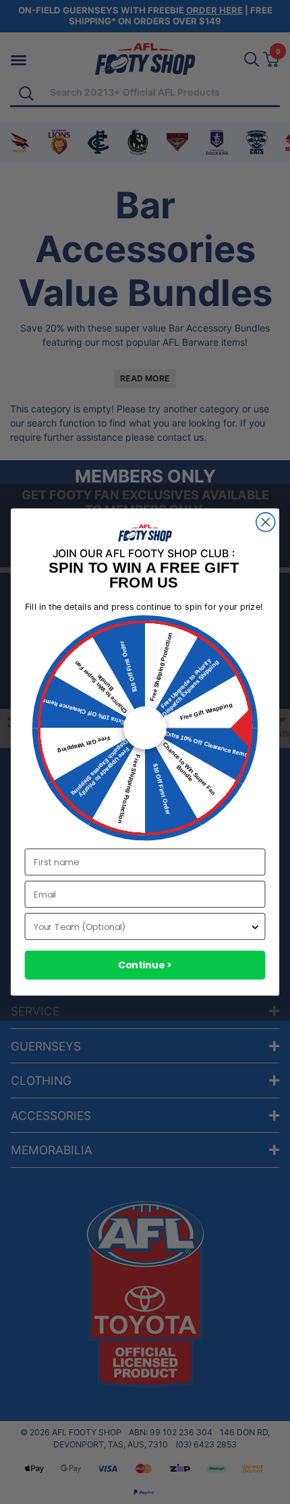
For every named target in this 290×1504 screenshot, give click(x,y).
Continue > (145, 965)
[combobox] (142, 926)
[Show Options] (255, 926)
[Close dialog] (265, 522)
